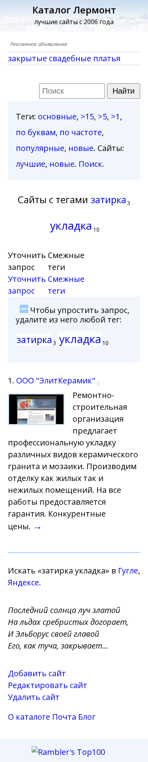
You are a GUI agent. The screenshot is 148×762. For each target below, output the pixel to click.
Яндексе (23, 582)
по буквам (36, 132)
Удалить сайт (34, 697)
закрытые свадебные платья (64, 58)
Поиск (90, 163)
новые (81, 148)
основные (57, 116)
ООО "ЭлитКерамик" (55, 380)
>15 (87, 116)
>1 (115, 116)
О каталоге (29, 716)
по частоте (81, 132)
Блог (87, 716)
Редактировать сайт (47, 685)
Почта (64, 716)
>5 (102, 116)
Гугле (128, 570)
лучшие (30, 163)
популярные (40, 148)
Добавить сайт (37, 673)
